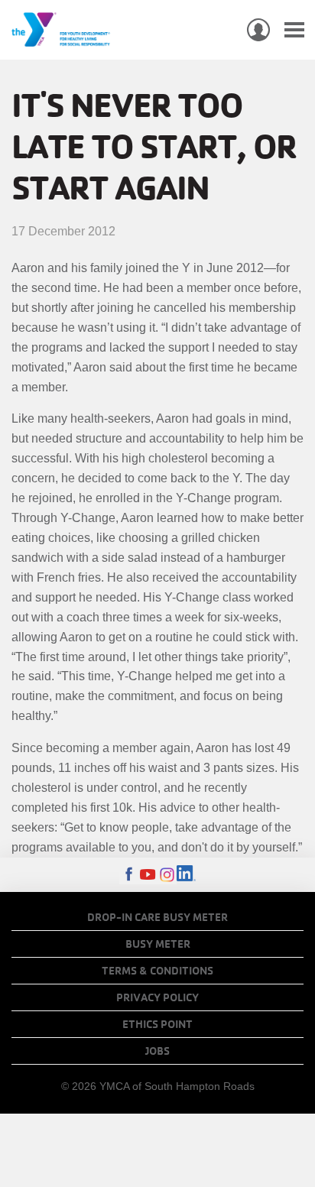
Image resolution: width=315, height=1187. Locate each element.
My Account (258, 29)
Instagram (167, 874)
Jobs (157, 1051)
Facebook (128, 874)
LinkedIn (186, 874)
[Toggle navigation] (294, 30)
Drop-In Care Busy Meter (157, 917)
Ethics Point (157, 1024)
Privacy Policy (157, 997)
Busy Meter (157, 944)
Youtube (148, 874)
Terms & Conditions (157, 971)
